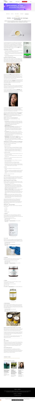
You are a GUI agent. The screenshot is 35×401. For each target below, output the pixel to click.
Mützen (17, 136)
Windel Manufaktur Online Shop (13, 311)
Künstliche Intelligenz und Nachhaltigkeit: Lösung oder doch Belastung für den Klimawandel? (14, 372)
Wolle (10, 74)
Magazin (11, 1)
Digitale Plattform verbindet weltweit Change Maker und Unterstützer (6, 371)
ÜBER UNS (15, 393)
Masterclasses (25, 1)
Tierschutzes (13, 80)
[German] (1, 400)
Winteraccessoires (7, 136)
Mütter (18, 47)
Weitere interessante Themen (9, 360)
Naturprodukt (18, 89)
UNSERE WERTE (19, 393)
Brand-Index (18, 1)
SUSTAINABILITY (6, 369)
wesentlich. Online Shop (12, 220)
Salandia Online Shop (11, 286)
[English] (1, 399)
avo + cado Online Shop (12, 244)
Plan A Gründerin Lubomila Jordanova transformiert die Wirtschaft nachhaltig (21, 372)
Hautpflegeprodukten (7, 125)
